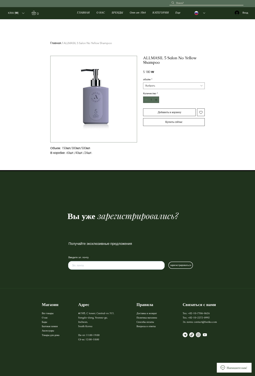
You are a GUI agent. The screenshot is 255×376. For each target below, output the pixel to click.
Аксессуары (48, 330)
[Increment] (156, 100)
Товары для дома (50, 335)
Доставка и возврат (147, 313)
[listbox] (16, 13)
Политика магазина (147, 317)
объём (147, 79)
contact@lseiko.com (205, 321)
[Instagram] (198, 334)
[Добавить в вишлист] (201, 112)
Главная (55, 43)
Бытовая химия (50, 326)
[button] (16, 13)
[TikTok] (191, 334)
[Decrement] (146, 100)
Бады (44, 321)
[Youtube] (204, 334)
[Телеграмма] (185, 334)
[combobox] (174, 85)
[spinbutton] (151, 100)
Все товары (47, 313)
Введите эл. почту (78, 257)
